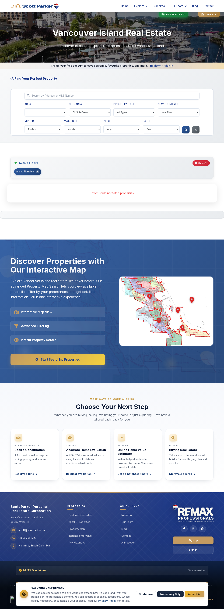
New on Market (169, 104)
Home (124, 6)
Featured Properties (80, 515)
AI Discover (128, 542)
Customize (146, 594)
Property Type (124, 104)
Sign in (168, 65)
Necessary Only (170, 594)
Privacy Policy (107, 600)
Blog (195, 6)
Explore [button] (139, 6)
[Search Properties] (186, 129)
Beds (106, 120)
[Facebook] (184, 528)
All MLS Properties (79, 521)
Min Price (31, 120)
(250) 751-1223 (27, 537)
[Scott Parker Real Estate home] (35, 6)
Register (155, 65)
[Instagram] (193, 528)
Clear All (202, 163)
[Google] (202, 528)
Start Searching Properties (60, 359)
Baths (147, 120)
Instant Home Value (80, 535)
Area (27, 104)
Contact (209, 6)
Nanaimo (159, 6)
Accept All (194, 594)
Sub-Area (75, 104)
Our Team (176, 6)
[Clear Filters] (196, 129)
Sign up (193, 540)
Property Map (77, 528)
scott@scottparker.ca (32, 530)
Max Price (71, 120)
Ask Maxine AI (77, 542)
